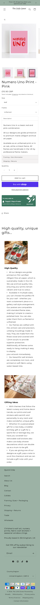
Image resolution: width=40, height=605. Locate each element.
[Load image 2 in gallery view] (19, 72)
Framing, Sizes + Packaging (16, 501)
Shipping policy (28, 597)
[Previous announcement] (4, 3)
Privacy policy (30, 594)
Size (3, 98)
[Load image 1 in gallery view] (7, 72)
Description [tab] (7, 118)
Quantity (5, 166)
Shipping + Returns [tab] (10, 161)
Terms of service (14, 597)
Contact (7, 491)
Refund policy (18, 594)
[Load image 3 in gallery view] (32, 72)
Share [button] (6, 213)
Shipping (15, 94)
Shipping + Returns (12, 510)
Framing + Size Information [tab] (13, 157)
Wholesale (8, 520)
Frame (4, 108)
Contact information (21, 601)
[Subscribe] (33, 553)
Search (7, 476)
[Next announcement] (36, 3)
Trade (6, 515)
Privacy (7, 506)
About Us (8, 481)
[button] (4, 9)
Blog (6, 486)
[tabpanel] (20, 137)
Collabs (7, 496)
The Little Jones (18, 591)
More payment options (20, 189)
